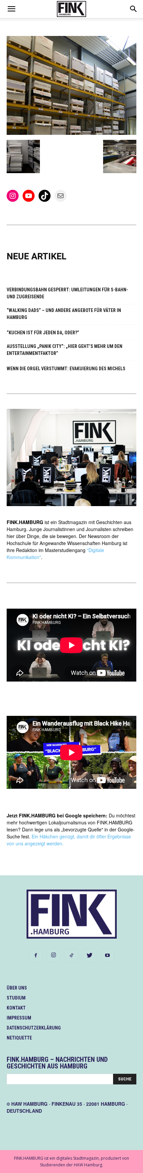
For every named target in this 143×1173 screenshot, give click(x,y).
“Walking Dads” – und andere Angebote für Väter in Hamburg (64, 314)
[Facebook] (35, 955)
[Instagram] (53, 955)
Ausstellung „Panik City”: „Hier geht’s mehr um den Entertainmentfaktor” (64, 350)
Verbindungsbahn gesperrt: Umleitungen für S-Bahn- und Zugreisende (67, 293)
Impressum (19, 1018)
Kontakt (16, 1008)
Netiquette (19, 1037)
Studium (16, 998)
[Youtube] (107, 955)
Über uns (17, 988)
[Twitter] (89, 955)
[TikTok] (71, 955)
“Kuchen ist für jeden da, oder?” (43, 332)
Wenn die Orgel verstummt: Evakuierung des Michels (66, 368)
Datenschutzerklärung (34, 1027)
